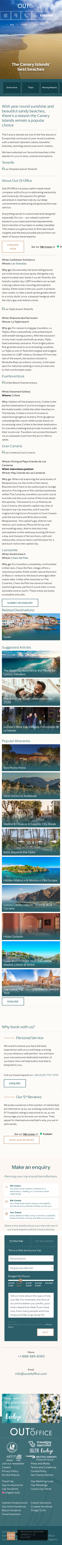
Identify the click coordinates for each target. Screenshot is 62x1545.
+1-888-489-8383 (31, 1356)
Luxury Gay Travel (41, 1488)
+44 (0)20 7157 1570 (45, 1075)
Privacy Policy (10, 1471)
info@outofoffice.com (31, 1373)
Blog (12, 25)
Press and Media (40, 1463)
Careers (6, 1467)
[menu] (5, 15)
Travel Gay (8, 1481)
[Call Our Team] (26, 15)
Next (45, 1332)
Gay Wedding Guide (42, 1481)
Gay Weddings (39, 1485)
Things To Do (38, 1510)
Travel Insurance (11, 1514)
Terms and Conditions (43, 1467)
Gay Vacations (10, 1488)
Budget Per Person (19, 1276)
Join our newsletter (13, 1463)
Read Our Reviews (21, 1140)
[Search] (16, 15)
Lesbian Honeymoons (15, 1502)
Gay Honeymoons (12, 1485)
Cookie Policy (39, 1471)
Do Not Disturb (11, 1475)
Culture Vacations (41, 1502)
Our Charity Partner (42, 1475)
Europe (24, 25)
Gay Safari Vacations (14, 1506)
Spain (36, 25)
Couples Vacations (41, 1506)
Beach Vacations (11, 1510)
